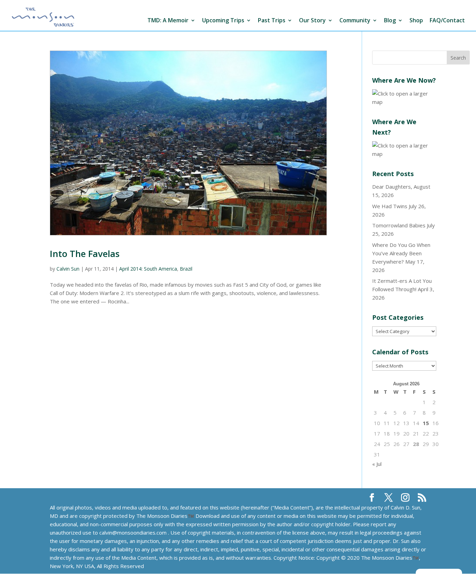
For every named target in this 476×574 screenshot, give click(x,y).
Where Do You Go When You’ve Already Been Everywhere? (401, 253)
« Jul (377, 463)
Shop (416, 20)
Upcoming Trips (223, 20)
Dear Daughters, (392, 186)
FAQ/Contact (447, 20)
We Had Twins (389, 206)
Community (354, 20)
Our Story (312, 20)
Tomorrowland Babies (398, 225)
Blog (390, 20)
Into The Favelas (85, 253)
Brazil (186, 268)
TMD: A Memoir (168, 20)
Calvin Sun (67, 268)
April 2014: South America (148, 268)
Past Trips (271, 20)
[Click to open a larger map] (404, 101)
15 (426, 423)
